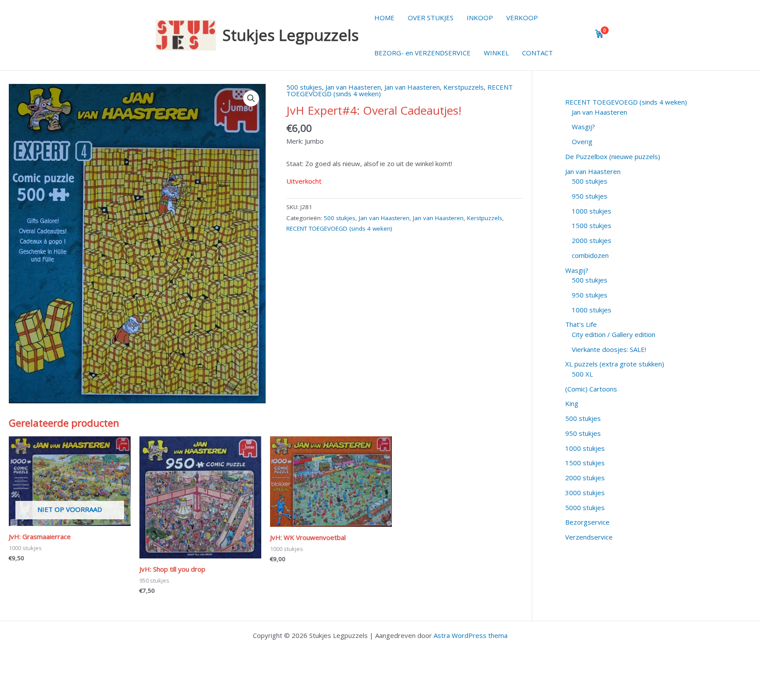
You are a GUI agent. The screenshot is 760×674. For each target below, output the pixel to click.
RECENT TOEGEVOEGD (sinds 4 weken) (339, 228)
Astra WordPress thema (471, 635)
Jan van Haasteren (353, 87)
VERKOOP (522, 17)
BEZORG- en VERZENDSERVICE (422, 52)
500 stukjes (304, 87)
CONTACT (537, 52)
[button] (251, 98)
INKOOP (480, 17)
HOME (384, 17)
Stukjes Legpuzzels (291, 35)
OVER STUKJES (430, 17)
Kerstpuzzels (463, 87)
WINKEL (496, 52)
